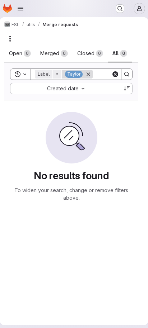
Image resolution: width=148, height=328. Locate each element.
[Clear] (115, 74)
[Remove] (88, 74)
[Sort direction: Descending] (127, 88)
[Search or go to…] (120, 8)
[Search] (127, 74)
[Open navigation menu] (20, 8)
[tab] (20, 53)
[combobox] (65, 88)
